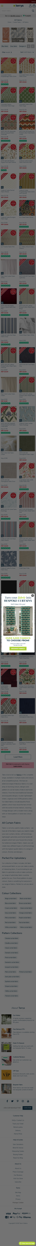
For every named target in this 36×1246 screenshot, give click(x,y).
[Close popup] (32, 595)
